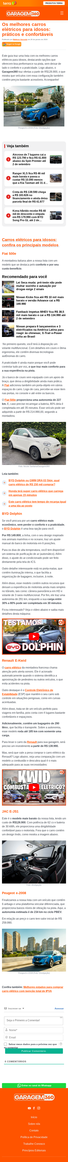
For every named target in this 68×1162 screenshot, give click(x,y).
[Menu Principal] (61, 13)
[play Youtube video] (34, 636)
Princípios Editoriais (34, 1150)
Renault (32, 742)
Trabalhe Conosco (34, 1143)
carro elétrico (13, 667)
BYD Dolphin (12, 528)
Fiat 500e (10, 399)
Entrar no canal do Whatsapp (36, 1085)
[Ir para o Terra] (10, 3)
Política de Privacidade (34, 1137)
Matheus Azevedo (20, 39)
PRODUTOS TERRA (54, 3)
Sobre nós (34, 1123)
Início (34, 1117)
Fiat (6, 385)
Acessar (59, 1008)
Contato (34, 1130)
